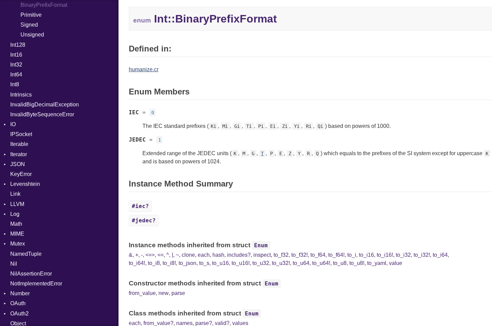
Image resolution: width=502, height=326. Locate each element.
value (395, 263)
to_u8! (356, 263)
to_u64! (321, 263)
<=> (150, 255)
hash (218, 255)
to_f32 (281, 255)
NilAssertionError (31, 274)
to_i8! (169, 263)
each (204, 255)
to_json (187, 263)
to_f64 (317, 255)
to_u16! (241, 263)
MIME (17, 234)
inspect (262, 255)
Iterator (18, 154)
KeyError (21, 174)
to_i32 (403, 255)
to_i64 (440, 255)
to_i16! (385, 255)
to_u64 (301, 263)
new (163, 293)
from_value (142, 293)
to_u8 (340, 263)
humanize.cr (143, 69)
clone (188, 255)
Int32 (16, 65)
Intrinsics (21, 95)
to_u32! (281, 263)
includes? (239, 255)
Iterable (19, 144)
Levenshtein (25, 184)
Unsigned (32, 35)
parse (178, 293)
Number (20, 293)
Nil (13, 264)
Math (16, 224)
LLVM (17, 204)
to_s (204, 263)
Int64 (16, 74)
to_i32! (422, 255)
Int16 (16, 55)
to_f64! (336, 255)
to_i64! (137, 263)
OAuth (18, 303)
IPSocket (21, 134)
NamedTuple (26, 254)
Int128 (17, 45)
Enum (261, 245)
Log (14, 214)
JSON (17, 164)
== (160, 255)
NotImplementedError (36, 283)
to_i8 (154, 263)
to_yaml (376, 263)
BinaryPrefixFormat (43, 5)
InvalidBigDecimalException (44, 104)
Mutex (17, 244)
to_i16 (366, 255)
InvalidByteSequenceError (42, 114)
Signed (29, 25)
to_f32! (299, 255)
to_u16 (220, 263)
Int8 (14, 84)
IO (13, 124)
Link (15, 194)
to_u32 (260, 263)
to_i (351, 255)
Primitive (31, 15)
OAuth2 (19, 313)
